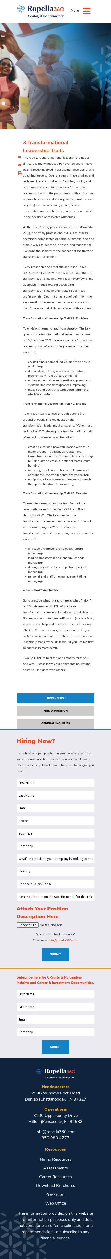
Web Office (55, 1203)
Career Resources (55, 1177)
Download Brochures (55, 1186)
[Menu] (87, 11)
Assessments (55, 1168)
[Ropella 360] (55, 1073)
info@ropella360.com (63, 940)
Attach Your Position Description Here (42, 913)
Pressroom (55, 1195)
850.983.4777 (55, 1138)
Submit (55, 954)
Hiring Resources (56, 1160)
